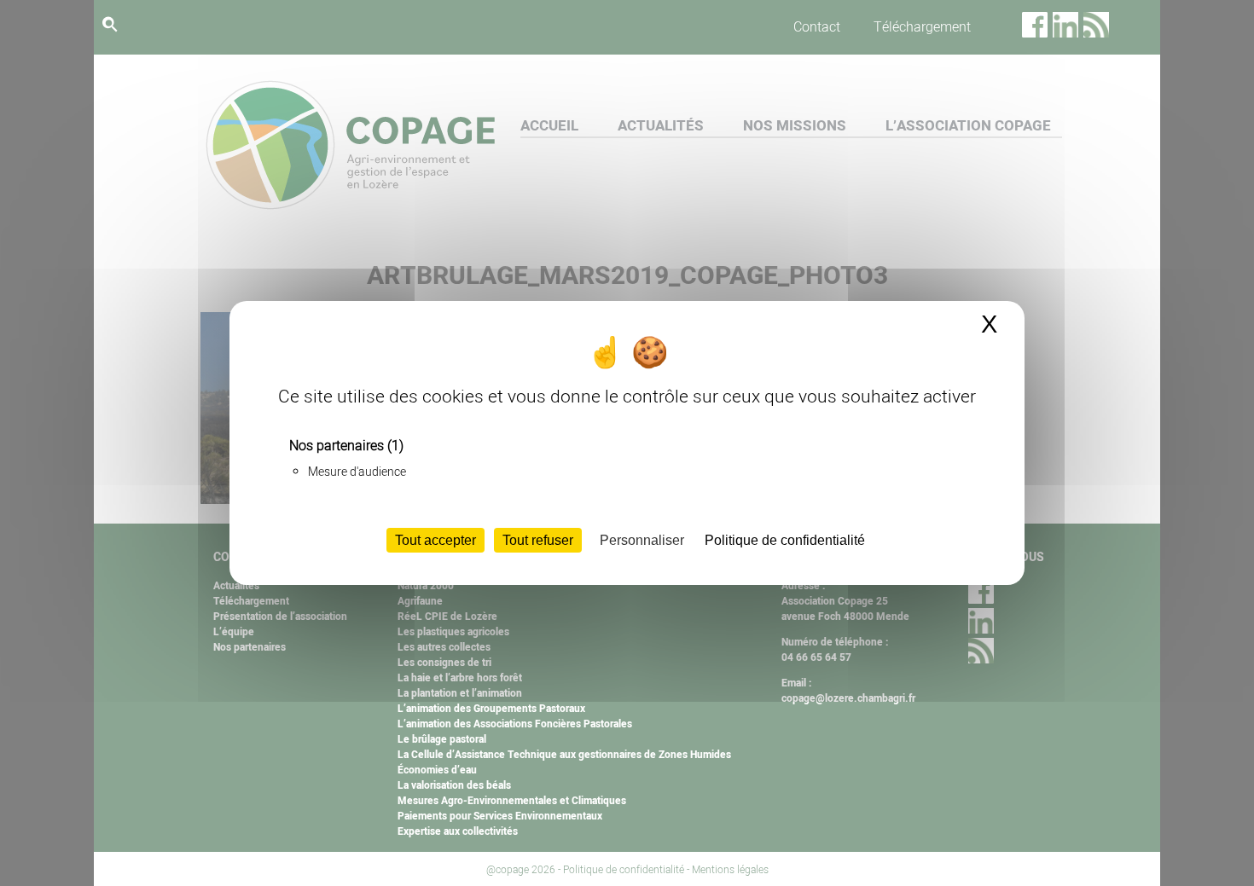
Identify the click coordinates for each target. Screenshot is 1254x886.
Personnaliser (642, 540)
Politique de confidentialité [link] (785, 540)
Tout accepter (435, 540)
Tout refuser (537, 540)
